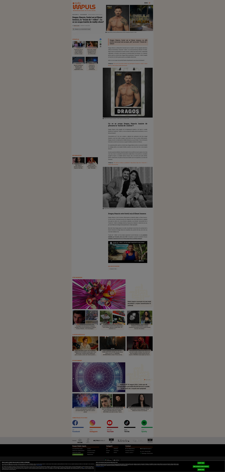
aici (83, 467)
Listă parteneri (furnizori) (100, 466)
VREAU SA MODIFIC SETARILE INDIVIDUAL (201, 466)
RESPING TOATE (201, 469)
